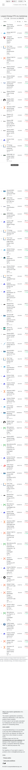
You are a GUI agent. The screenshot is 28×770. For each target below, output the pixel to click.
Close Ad (14, 165)
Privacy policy (7, 758)
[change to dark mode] (25, 1)
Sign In (8, 1)
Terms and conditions (9, 760)
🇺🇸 (13, 1)
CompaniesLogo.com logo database (12, 740)
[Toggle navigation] (3, 4)
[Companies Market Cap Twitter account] (5, 763)
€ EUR (20, 1)
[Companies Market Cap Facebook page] (3, 763)
